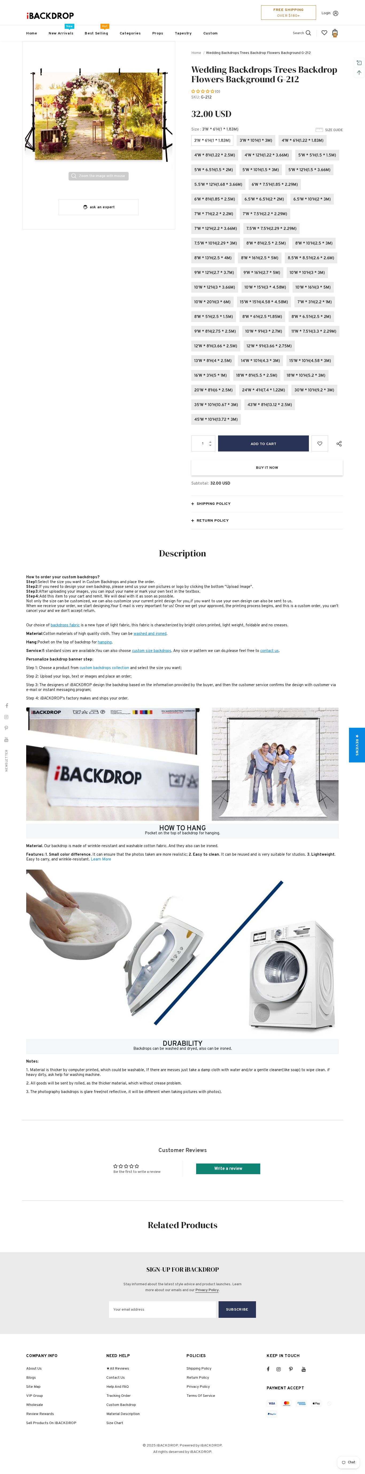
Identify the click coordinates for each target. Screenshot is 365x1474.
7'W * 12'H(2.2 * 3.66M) (215, 228)
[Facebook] (271, 1369)
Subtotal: (200, 483)
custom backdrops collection (104, 668)
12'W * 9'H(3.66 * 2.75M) (269, 346)
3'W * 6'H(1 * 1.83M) (212, 140)
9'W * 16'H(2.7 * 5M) (261, 273)
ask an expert (102, 207)
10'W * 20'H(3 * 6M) (212, 302)
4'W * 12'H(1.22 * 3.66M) (266, 155)
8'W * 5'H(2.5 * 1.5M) (213, 317)
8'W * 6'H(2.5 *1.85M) (262, 317)
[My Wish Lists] (324, 35)
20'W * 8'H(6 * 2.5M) (213, 390)
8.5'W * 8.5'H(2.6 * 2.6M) (311, 258)
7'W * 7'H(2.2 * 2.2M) (213, 214)
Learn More (101, 859)
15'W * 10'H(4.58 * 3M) (310, 361)
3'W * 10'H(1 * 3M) (256, 140)
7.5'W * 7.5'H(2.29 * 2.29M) (271, 228)
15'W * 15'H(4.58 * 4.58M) (264, 302)
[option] (98, 117)
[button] (203, 91)
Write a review (228, 1169)
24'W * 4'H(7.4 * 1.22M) (263, 390)
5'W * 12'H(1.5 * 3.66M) (309, 170)
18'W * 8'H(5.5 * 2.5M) (256, 375)
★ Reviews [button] (357, 745)
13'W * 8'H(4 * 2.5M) (213, 361)
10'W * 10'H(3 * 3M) (307, 273)
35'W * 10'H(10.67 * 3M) (216, 405)
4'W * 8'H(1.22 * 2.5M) (214, 155)
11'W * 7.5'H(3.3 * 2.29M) (314, 331)
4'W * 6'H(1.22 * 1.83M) (303, 140)
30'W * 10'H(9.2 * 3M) (314, 390)
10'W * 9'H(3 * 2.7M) (263, 331)
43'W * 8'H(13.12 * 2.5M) (269, 405)
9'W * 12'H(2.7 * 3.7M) (214, 273)
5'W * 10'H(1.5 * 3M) (260, 170)
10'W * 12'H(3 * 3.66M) (214, 287)
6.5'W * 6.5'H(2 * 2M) (264, 199)
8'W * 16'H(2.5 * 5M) (259, 258)
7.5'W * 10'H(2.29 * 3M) (215, 243)
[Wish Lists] (320, 443)
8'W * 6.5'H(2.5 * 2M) (311, 317)
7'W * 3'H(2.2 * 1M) (314, 302)
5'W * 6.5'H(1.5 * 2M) (213, 170)
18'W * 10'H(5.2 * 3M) (306, 375)
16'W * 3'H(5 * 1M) (210, 375)
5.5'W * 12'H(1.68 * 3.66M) (218, 184)
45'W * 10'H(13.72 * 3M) (216, 419)
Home (196, 53)
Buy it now (267, 468)
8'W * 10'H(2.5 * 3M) (314, 243)
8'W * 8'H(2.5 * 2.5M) (266, 243)
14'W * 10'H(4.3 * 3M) (260, 361)
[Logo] (50, 16)
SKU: (195, 97)
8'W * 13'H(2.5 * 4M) (213, 258)
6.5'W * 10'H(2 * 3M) (312, 199)
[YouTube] (306, 1369)
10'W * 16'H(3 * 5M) (313, 287)
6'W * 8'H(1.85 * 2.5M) (214, 199)
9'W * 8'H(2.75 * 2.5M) (215, 331)
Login (326, 13)
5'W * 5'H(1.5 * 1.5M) (317, 155)
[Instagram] (281, 1369)
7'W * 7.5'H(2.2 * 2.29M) (265, 214)
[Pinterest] (294, 1369)
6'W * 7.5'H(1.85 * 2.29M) (275, 184)
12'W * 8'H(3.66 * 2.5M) (215, 346)
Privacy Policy (207, 1290)
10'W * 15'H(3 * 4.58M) (265, 287)
